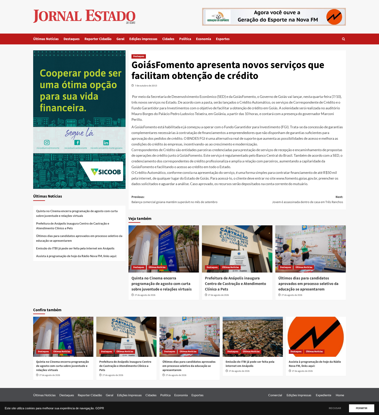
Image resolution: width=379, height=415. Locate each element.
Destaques (72, 39)
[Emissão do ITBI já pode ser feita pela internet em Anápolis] (253, 337)
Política (185, 39)
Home (340, 395)
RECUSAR (335, 408)
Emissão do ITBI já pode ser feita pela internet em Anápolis (75, 248)
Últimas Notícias (46, 39)
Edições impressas (143, 39)
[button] (343, 39)
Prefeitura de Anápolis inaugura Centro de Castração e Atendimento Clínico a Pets (235, 283)
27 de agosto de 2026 (145, 295)
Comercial (275, 395)
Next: (307, 199)
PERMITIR (361, 408)
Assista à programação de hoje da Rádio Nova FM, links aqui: (76, 256)
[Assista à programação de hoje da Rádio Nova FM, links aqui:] (316, 337)
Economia (203, 39)
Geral (120, 39)
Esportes (223, 39)
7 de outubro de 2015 (146, 85)
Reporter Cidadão (98, 39)
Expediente (323, 395)
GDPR (99, 408)
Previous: (174, 199)
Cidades (168, 39)
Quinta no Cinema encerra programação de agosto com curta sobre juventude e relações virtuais (161, 283)
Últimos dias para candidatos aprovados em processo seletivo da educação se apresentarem (308, 283)
